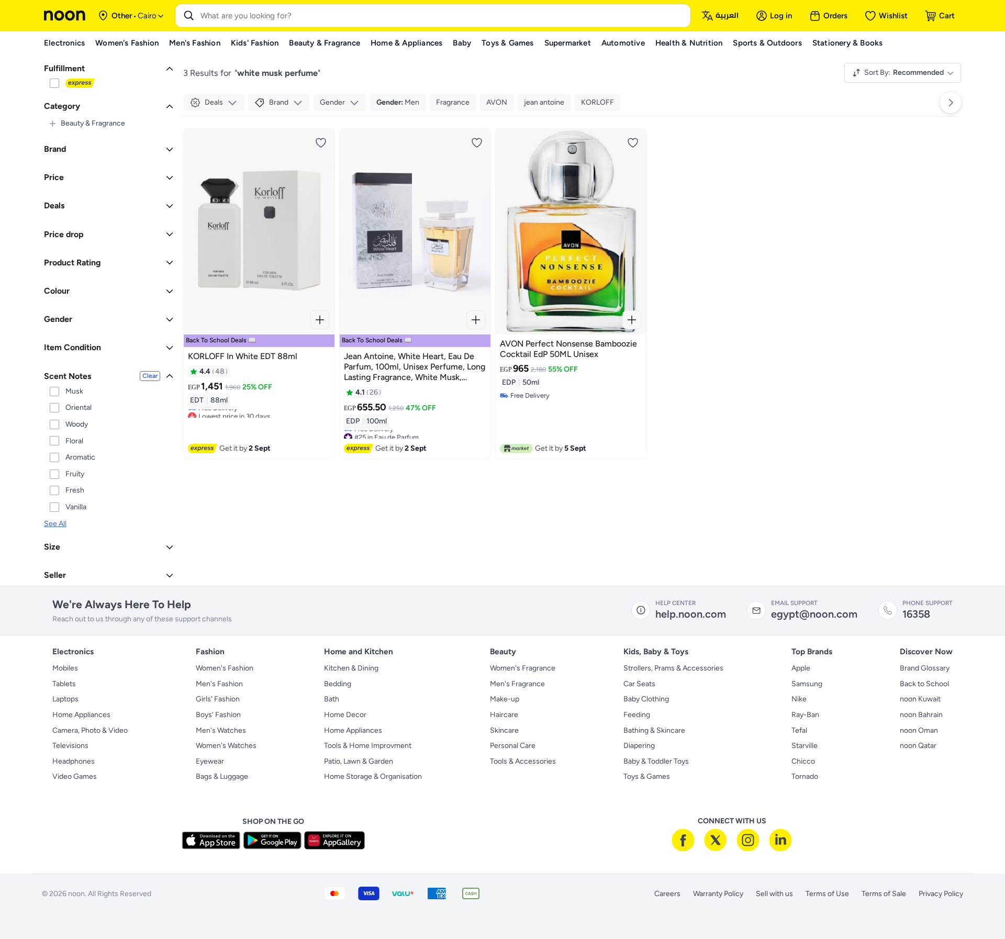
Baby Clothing (646, 699)
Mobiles (65, 668)
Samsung (806, 683)
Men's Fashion (219, 683)
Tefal (799, 730)
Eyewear (210, 761)
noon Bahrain (921, 714)
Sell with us (774, 893)
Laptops (65, 699)
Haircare (504, 714)
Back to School (924, 683)
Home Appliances (81, 714)
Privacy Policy (941, 893)
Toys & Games (646, 776)
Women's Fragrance (522, 668)
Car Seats (639, 683)
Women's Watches (226, 745)
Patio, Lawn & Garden (358, 761)
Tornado (804, 776)
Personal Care (512, 745)
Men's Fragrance (517, 683)
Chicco (803, 761)
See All (55, 523)
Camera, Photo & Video (90, 730)
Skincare (504, 730)
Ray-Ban (805, 714)
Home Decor (345, 714)
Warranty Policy (718, 893)
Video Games (74, 776)
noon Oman (919, 730)
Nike (799, 699)
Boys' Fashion (218, 714)
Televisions (70, 745)
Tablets (64, 683)
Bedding (337, 683)
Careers (667, 893)
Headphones (73, 761)
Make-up (504, 699)
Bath (331, 699)
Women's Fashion (224, 668)
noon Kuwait (920, 699)
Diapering (639, 745)
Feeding (636, 714)
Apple (800, 668)
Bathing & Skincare (654, 730)
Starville (804, 745)
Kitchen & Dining (351, 668)
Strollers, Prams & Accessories (673, 668)
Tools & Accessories (523, 761)
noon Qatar (918, 745)
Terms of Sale (884, 893)
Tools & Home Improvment (367, 745)
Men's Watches (221, 730)
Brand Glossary (925, 668)
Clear (150, 375)
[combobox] (443, 16)
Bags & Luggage (222, 776)
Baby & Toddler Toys (656, 761)
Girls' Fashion (218, 699)
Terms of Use (827, 893)
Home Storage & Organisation (373, 776)
